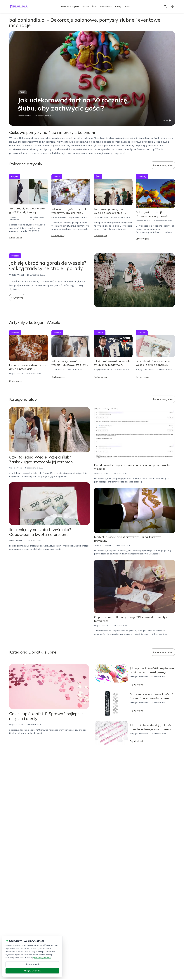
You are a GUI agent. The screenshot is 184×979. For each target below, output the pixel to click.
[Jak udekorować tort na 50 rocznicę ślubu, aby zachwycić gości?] (92, 78)
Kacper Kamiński (58, 217)
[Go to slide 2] (167, 120)
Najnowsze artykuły (70, 6)
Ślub (94, 6)
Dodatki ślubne (105, 6)
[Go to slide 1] (164, 120)
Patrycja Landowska (103, 369)
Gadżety (142, 176)
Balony (118, 6)
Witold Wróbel (24, 115)
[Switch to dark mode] (172, 6)
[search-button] (165, 6)
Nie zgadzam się (32, 964)
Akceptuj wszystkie (32, 971)
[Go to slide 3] (170, 121)
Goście (128, 6)
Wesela (85, 6)
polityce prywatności (42, 957)
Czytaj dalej (17, 297)
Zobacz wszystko (163, 165)
